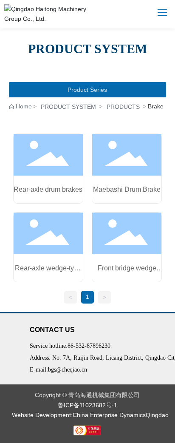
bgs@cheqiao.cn (67, 369)
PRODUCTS (123, 106)
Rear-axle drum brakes (48, 189)
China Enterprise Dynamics (109, 415)
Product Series (87, 89)
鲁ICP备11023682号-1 (87, 405)
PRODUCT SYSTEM (68, 106)
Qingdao (157, 415)
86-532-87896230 (89, 346)
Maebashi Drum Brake (127, 189)
